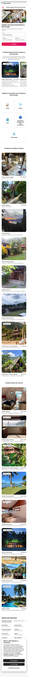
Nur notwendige (14, 664)
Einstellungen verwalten (14, 668)
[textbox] (8, 40)
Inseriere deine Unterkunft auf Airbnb (15, 7)
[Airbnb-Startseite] (3, 7)
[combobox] (14, 35)
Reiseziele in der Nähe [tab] (7, 620)
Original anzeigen (7, 3)
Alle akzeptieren (14, 660)
